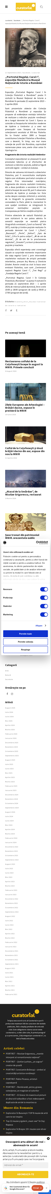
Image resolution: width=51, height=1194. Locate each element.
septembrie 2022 (12, 912)
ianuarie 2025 (10, 790)
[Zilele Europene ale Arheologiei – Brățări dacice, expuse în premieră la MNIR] (25, 392)
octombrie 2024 (11, 803)
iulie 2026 (9, 712)
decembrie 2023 (11, 847)
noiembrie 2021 (11, 955)
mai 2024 (8, 825)
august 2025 (10, 760)
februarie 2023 (11, 890)
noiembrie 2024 (11, 799)
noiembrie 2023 (11, 851)
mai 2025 (8, 773)
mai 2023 (8, 877)
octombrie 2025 (11, 751)
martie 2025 (10, 782)
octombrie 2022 (11, 908)
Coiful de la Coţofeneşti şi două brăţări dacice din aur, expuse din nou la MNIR (25, 451)
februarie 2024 (11, 838)
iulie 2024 (9, 816)
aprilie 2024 (10, 829)
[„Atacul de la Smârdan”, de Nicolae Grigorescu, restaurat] (25, 478)
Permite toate (25, 634)
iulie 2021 (9, 973)
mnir (26, 302)
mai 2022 (8, 929)
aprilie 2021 (10, 986)
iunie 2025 (9, 769)
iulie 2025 (9, 764)
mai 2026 (8, 721)
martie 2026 (10, 730)
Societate (17, 20)
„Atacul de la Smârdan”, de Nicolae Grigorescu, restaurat (23, 493)
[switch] (44, 598)
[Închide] (46, 1188)
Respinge (25, 649)
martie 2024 (10, 834)
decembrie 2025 (11, 743)
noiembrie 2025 (11, 747)
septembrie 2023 (12, 860)
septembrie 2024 (12, 808)
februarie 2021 (11, 994)
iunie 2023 (9, 873)
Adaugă (36, 1188)
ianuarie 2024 (10, 842)
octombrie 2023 (11, 855)
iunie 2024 (9, 821)
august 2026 (10, 708)
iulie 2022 (9, 921)
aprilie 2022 (10, 934)
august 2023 (10, 864)
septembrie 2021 (12, 964)
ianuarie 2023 (10, 894)
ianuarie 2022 (10, 947)
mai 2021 (8, 981)
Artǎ (7, 671)
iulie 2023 (9, 868)
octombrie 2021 (11, 960)
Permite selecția (25, 641)
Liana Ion (36, 73)
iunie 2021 (9, 977)
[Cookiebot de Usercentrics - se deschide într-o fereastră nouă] (36, 542)
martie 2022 (10, 938)
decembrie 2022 (11, 899)
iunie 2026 (9, 717)
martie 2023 (10, 886)
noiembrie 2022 (11, 903)
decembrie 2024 (11, 795)
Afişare (38, 625)
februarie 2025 (11, 786)
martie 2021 (10, 990)
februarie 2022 (11, 942)
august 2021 (10, 968)
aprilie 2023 (10, 881)
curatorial (8, 20)
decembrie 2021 (11, 951)
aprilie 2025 (10, 777)
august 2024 (10, 812)
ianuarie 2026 (10, 738)
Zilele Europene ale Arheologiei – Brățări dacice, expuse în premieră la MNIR (25, 407)
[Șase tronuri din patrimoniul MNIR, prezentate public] (25, 522)
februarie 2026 (11, 734)
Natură (8, 675)
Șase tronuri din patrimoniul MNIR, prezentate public (22, 536)
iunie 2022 (9, 925)
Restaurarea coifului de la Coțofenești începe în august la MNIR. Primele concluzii (24, 364)
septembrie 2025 (12, 756)
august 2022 (10, 916)
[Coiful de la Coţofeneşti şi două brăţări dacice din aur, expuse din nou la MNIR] (25, 435)
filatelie (19, 302)
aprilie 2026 (10, 725)
